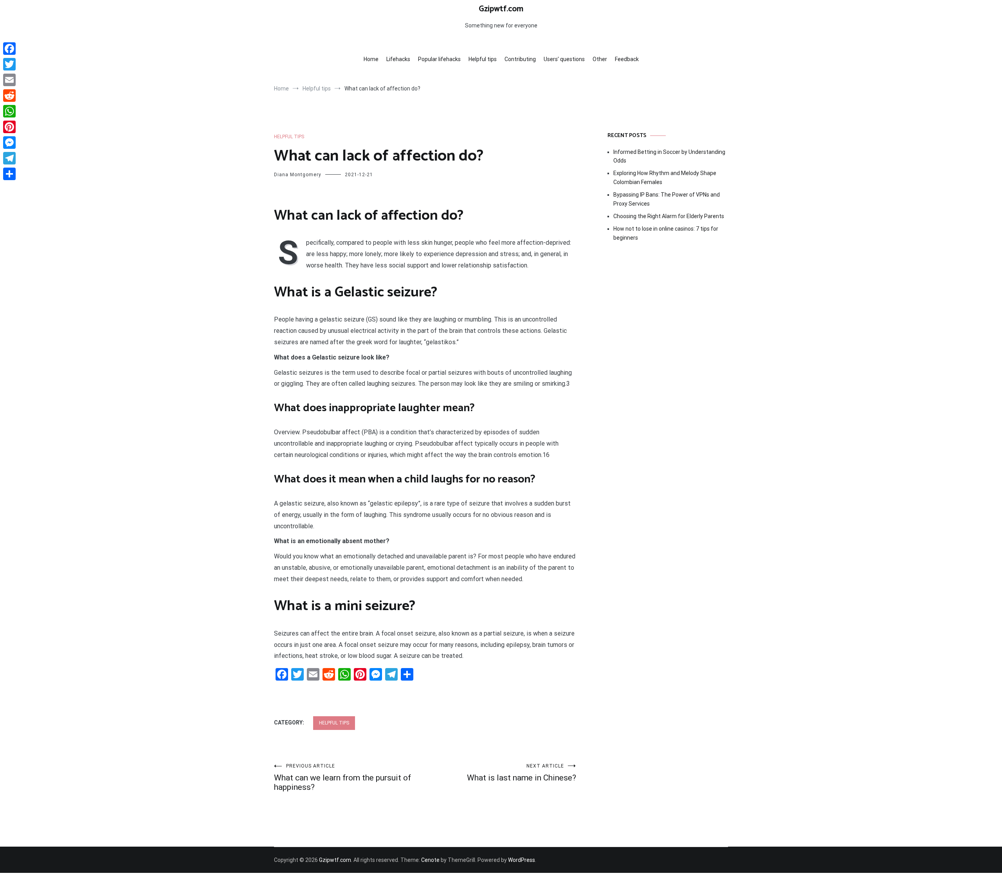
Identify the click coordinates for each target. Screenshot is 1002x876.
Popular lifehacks (439, 59)
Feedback (627, 59)
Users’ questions (564, 59)
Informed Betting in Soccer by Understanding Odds (669, 156)
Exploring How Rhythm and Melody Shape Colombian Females (664, 177)
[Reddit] (9, 95)
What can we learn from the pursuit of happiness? (342, 777)
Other (600, 59)
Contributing (520, 59)
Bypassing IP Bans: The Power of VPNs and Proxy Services (666, 198)
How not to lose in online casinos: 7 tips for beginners (665, 233)
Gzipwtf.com (501, 9)
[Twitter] (9, 64)
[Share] (9, 174)
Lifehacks (398, 59)
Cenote (430, 860)
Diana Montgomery (297, 174)
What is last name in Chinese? (521, 772)
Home (371, 59)
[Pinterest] (9, 127)
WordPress (521, 860)
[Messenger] (9, 142)
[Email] (9, 80)
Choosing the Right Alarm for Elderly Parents (668, 216)
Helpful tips (483, 59)
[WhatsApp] (9, 111)
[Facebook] (9, 48)
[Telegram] (9, 158)
